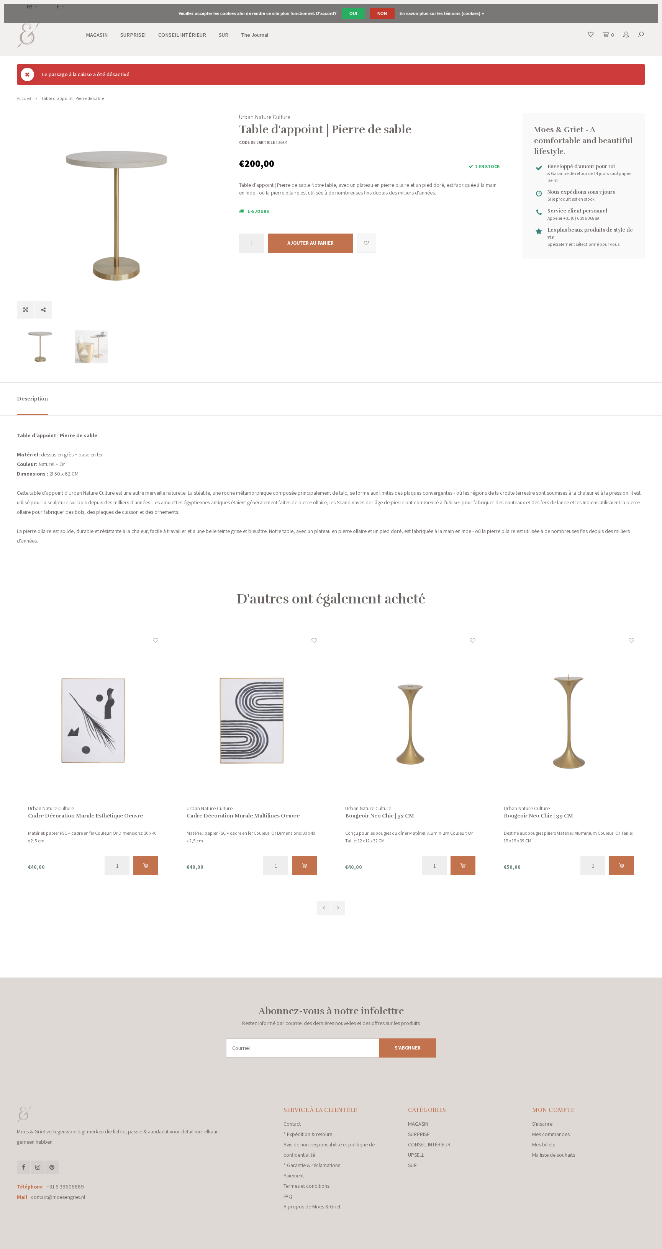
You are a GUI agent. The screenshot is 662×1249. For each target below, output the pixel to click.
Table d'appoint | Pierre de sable (72, 98)
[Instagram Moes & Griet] (37, 1167)
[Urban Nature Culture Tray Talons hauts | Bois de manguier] (570, 720)
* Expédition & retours (307, 1134)
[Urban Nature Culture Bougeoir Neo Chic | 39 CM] (412, 720)
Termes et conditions (306, 1185)
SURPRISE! (133, 34)
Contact (292, 1123)
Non (382, 13)
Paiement (293, 1175)
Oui (353, 13)
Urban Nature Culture (264, 117)
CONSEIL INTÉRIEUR (182, 34)
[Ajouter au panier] (147, 865)
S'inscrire (542, 1123)
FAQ (287, 1196)
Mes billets (543, 1144)
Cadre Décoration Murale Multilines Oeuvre (86, 816)
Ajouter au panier (310, 243)
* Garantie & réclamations (311, 1165)
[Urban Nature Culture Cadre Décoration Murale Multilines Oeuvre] (94, 720)
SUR (223, 34)
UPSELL (416, 1154)
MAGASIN (97, 34)
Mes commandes (551, 1134)
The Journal (254, 34)
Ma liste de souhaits (553, 1154)
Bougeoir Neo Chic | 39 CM (381, 816)
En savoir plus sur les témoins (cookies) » (442, 13)
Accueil (24, 98)
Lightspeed (122, 1241)
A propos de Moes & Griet (312, 1206)
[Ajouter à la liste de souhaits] (366, 243)
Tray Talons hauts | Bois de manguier (552, 816)
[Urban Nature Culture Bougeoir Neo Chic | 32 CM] (253, 720)
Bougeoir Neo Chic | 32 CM (222, 816)
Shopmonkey (172, 1241)
